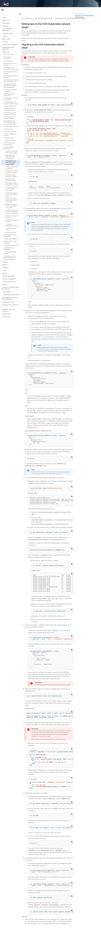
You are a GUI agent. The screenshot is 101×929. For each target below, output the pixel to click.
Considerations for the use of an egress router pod (12, 188)
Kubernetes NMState (11, 239)
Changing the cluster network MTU (9, 94)
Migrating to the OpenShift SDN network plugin (10, 156)
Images (5, 273)
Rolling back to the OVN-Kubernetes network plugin (11, 162)
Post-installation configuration (7, 29)
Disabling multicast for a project (12, 220)
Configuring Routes (10, 232)
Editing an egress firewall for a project (11, 179)
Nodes (5, 284)
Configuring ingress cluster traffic (10, 235)
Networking (29, 18)
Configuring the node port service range (11, 98)
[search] (20, 14)
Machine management (9, 279)
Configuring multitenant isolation (11, 225)
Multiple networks (10, 138)
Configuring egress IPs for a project (12, 167)
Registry (5, 265)
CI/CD (4, 270)
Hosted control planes (9, 282)
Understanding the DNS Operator (10, 72)
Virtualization (6, 317)
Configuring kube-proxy (11, 229)
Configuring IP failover (10, 106)
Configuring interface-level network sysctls (10, 109)
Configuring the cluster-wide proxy (10, 242)
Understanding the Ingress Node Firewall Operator (11, 80)
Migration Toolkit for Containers (8, 310)
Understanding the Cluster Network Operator (11, 68)
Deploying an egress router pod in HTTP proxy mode (11, 200)
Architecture (6, 23)
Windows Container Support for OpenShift (10, 288)
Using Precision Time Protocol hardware (9, 117)
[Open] (2, 10)
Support (5, 36)
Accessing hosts (8, 61)
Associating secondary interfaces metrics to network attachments (10, 257)
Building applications (9, 276)
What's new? (6, 20)
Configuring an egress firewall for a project (12, 171)
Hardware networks (10, 140)
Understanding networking (8, 57)
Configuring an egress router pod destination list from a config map (12, 211)
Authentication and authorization (8, 48)
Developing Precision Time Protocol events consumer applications (10, 122)
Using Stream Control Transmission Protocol (10, 113)
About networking (9, 54)
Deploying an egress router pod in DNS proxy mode (11, 206)
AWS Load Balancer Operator (10, 134)
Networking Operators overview (10, 64)
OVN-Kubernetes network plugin (9, 143)
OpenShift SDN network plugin (44, 18)
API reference (7, 314)
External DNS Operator (11, 126)
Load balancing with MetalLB (10, 252)
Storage (5, 262)
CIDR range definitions (10, 131)
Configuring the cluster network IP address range (11, 103)
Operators (6, 267)
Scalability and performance (11, 295)
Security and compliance (10, 44)
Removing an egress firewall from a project (12, 184)
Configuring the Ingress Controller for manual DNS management (10, 85)
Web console (6, 39)
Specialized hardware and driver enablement (10, 298)
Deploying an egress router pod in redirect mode (12, 194)
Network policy (9, 129)
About (4, 17)
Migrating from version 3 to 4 (10, 305)
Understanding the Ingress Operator (11, 76)
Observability (7, 292)
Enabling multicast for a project (12, 216)
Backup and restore (8, 302)
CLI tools (5, 42)
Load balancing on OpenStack (9, 248)
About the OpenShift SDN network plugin (11, 152)
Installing (5, 26)
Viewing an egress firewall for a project (11, 175)
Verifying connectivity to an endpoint (10, 90)
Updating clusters (8, 33)
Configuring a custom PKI (11, 245)
